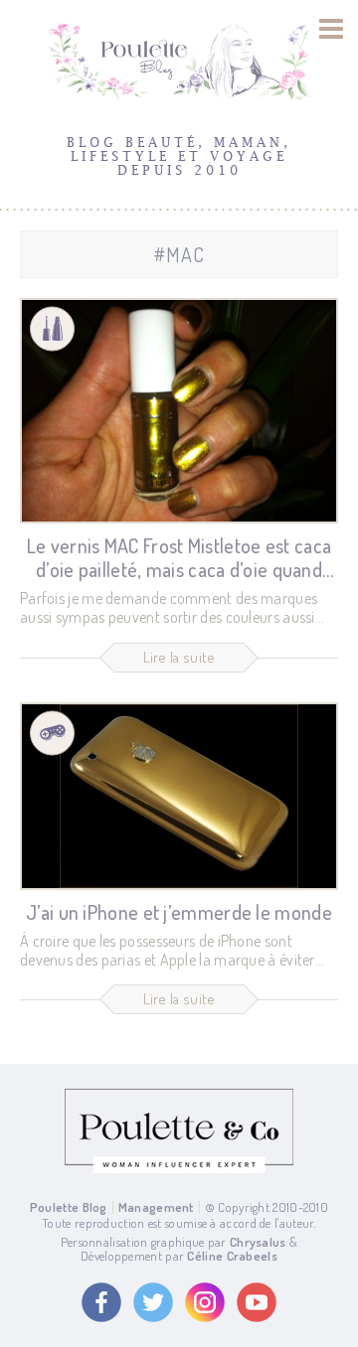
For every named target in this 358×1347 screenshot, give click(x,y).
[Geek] (52, 732)
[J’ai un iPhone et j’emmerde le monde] (179, 796)
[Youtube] (256, 1302)
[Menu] (331, 29)
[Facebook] (101, 1302)
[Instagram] (205, 1302)
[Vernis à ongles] (52, 328)
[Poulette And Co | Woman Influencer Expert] (179, 1168)
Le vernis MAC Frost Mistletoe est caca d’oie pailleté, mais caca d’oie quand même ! (179, 569)
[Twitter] (153, 1302)
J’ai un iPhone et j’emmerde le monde (179, 912)
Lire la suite (179, 657)
